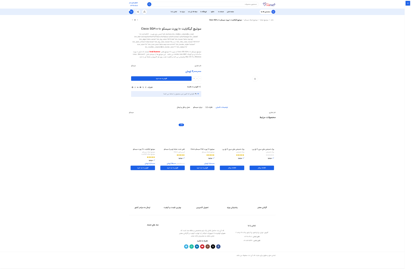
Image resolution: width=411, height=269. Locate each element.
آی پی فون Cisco (179, 152)
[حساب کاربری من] (144, 12)
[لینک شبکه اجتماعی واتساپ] (135, 87)
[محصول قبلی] (137, 20)
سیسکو (133, 65)
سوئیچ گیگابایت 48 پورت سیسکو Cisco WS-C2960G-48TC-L (144, 150)
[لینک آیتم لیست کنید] (252, 236)
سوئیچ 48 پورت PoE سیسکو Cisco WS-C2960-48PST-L (202, 150)
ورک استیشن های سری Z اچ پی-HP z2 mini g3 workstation (233, 150)
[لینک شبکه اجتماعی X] (143, 87)
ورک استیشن (270, 152)
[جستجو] (149, 4)
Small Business (155, 52)
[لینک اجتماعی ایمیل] (140, 87)
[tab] (222, 107)
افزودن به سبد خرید (161, 78)
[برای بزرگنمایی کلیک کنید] (255, 79)
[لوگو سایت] (269, 4)
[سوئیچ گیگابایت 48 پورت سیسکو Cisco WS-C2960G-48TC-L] (143, 135)
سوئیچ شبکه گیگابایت (148, 154)
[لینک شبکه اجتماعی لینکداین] (137, 87)
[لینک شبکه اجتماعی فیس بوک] (146, 87)
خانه (272, 20)
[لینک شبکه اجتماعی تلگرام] (132, 87)
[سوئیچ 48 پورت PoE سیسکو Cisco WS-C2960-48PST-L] (202, 135)
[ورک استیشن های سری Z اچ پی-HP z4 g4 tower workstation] (262, 135)
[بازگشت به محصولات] (135, 20)
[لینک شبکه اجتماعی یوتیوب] (202, 246)
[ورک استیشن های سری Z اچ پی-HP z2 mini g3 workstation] (232, 135)
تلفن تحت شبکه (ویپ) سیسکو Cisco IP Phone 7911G (174, 150)
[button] (202, 168)
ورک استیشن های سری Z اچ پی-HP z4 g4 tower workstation (263, 150)
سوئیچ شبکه (264, 20)
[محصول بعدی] (132, 20)
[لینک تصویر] (202, 223)
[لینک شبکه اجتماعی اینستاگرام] (208, 246)
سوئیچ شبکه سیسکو (251, 20)
